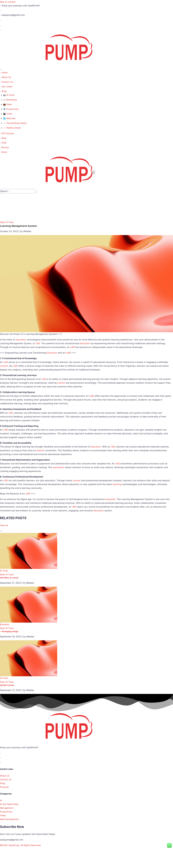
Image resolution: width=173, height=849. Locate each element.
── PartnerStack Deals (15, 123)
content (4, 366)
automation (58, 467)
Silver (4, 152)
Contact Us (7, 82)
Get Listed (7, 86)
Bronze (5, 147)
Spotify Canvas (7, 685)
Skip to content (8, 2)
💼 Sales (7, 104)
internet (40, 450)
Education (52, 352)
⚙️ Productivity (11, 109)
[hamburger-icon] (0, 69)
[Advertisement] (86, 206)
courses (77, 480)
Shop (4, 91)
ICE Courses (8, 133)
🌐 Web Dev (9, 118)
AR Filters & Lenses (9, 578)
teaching (117, 484)
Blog (4, 138)
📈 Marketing (10, 99)
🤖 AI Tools (8, 95)
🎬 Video (7, 113)
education (20, 339)
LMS (37, 343)
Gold (4, 142)
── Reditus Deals (12, 127)
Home (5, 72)
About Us (6, 77)
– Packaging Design (9, 631)
